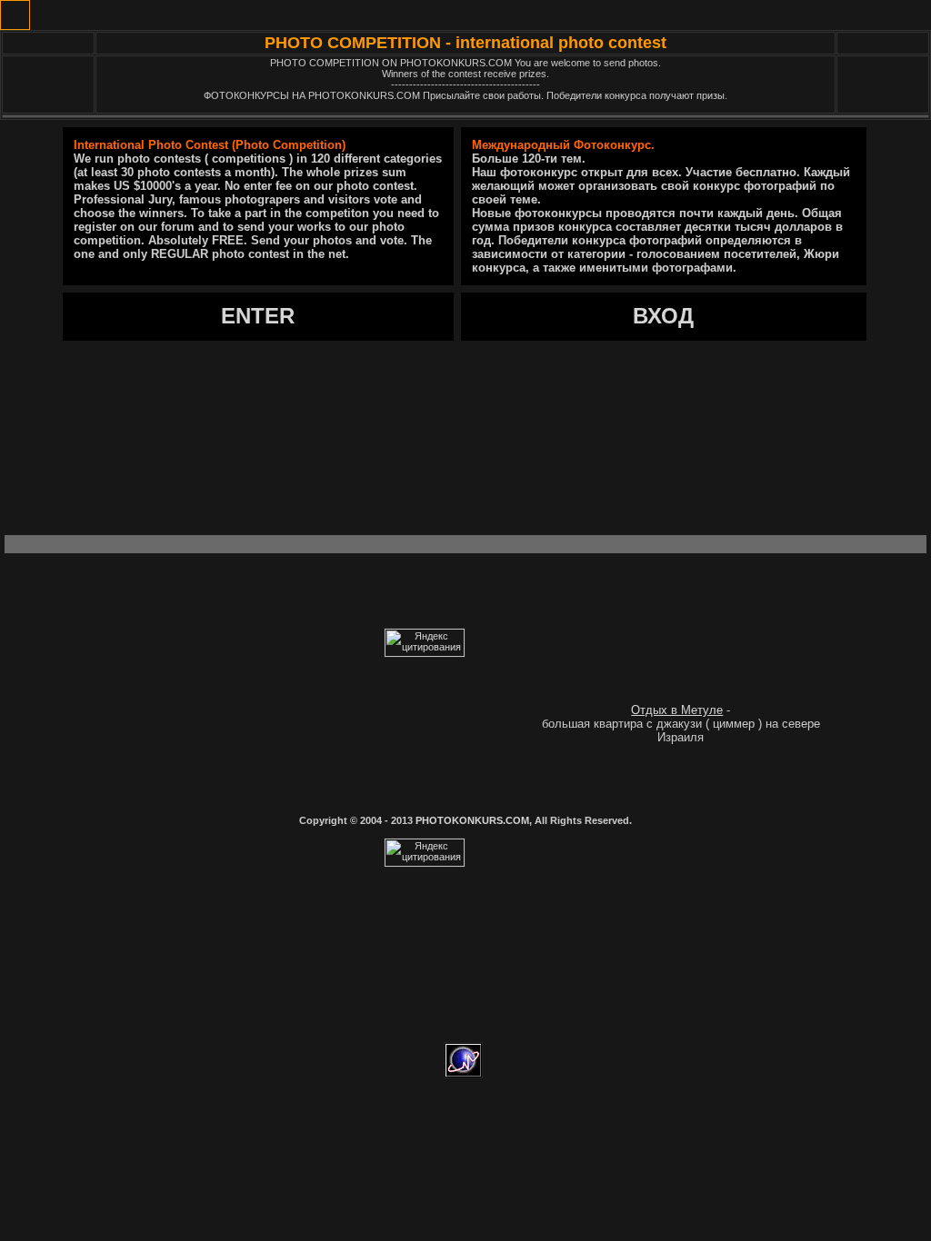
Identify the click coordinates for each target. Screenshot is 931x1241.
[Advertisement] (465, 429)
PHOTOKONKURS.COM (472, 820)
